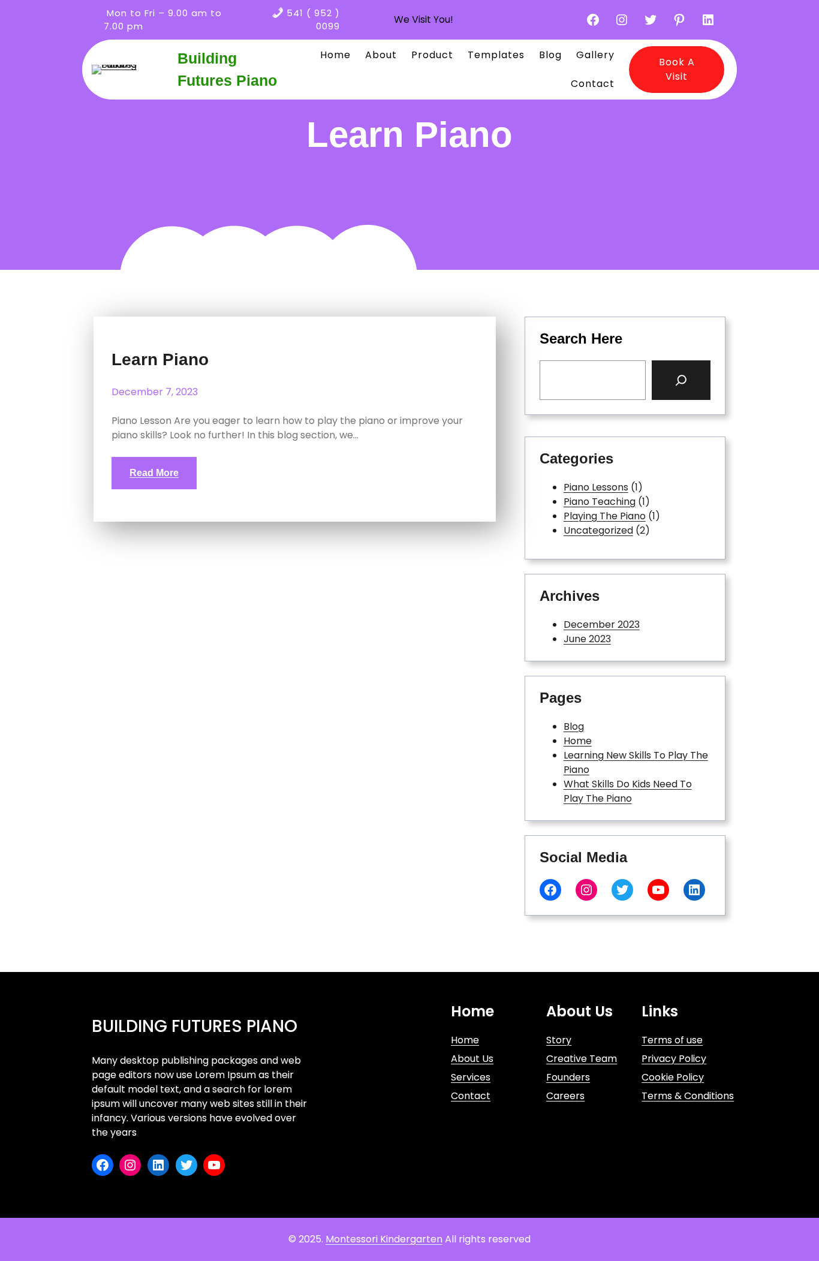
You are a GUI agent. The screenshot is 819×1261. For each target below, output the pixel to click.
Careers (565, 1096)
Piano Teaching (600, 501)
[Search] (681, 380)
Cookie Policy (673, 1077)
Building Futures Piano (194, 1026)
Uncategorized (598, 530)
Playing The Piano (605, 516)
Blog (574, 726)
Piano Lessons (596, 487)
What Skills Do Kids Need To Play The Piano (628, 791)
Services (470, 1077)
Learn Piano (160, 359)
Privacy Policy (674, 1059)
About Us (472, 1059)
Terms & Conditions (688, 1096)
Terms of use (672, 1040)
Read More (154, 473)
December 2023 (602, 624)
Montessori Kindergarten (384, 1239)
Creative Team (581, 1059)
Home (578, 741)
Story (558, 1040)
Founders (568, 1077)
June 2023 (587, 639)
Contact (470, 1096)
